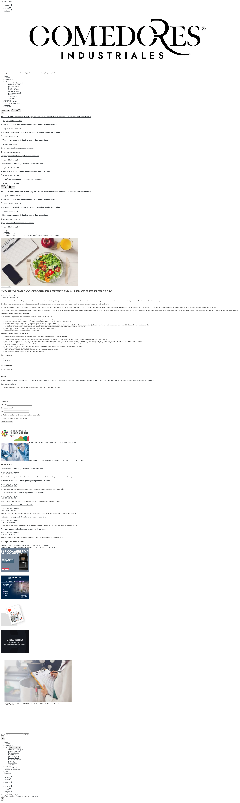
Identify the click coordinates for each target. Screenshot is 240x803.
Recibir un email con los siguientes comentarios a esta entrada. (21, 415)
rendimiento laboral (113, 380)
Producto (11, 95)
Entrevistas (7, 106)
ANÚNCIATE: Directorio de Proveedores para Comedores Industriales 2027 (30, 124)
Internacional (12, 88)
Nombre (4, 404)
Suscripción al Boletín (11, 101)
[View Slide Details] (38, 701)
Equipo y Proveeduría (14, 84)
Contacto (7, 105)
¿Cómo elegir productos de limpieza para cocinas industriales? (25, 140)
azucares (27, 380)
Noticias (6, 81)
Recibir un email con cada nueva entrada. (15, 418)
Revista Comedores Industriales (10, 296)
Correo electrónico (7, 408)
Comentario (5, 401)
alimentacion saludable (10, 380)
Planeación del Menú (14, 93)
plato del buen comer (101, 380)
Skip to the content (6, 1)
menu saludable (82, 380)
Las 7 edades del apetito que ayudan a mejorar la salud (22, 164)
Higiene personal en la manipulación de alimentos (20, 156)
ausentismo (21, 380)
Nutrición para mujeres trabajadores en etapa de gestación (23, 517)
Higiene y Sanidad (13, 86)
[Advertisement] (120, 720)
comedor (33, 380)
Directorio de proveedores (12, 103)
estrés (65, 380)
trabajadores (150, 380)
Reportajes (7, 100)
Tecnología (11, 98)
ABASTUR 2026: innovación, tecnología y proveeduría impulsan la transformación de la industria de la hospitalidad (46, 117)
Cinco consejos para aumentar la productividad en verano (23, 493)
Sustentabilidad (12, 96)
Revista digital (8, 79)
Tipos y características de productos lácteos (17, 148)
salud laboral (142, 380)
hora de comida (72, 380)
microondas (90, 380)
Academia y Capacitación (15, 83)
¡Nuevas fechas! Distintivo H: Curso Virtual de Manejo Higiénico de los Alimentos (32, 132)
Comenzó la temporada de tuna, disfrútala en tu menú (21, 179)
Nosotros (7, 78)
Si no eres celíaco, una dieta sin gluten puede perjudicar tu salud (25, 171)
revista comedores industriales (129, 380)
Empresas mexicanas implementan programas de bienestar (23, 529)
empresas (53, 380)
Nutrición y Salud (13, 91)
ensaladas (60, 380)
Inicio (6, 76)
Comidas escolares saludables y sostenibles (17, 505)
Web (2, 411)
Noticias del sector (13, 89)
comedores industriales (43, 380)
